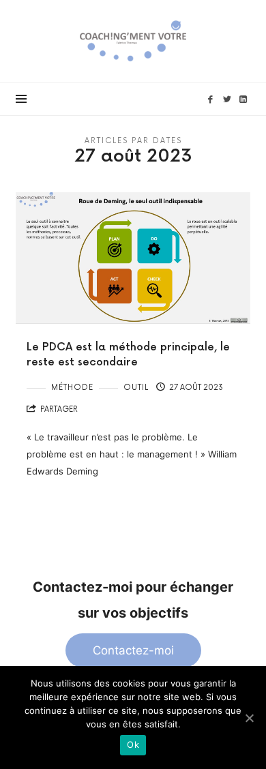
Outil (136, 387)
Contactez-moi (133, 650)
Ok (133, 744)
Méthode (72, 387)
